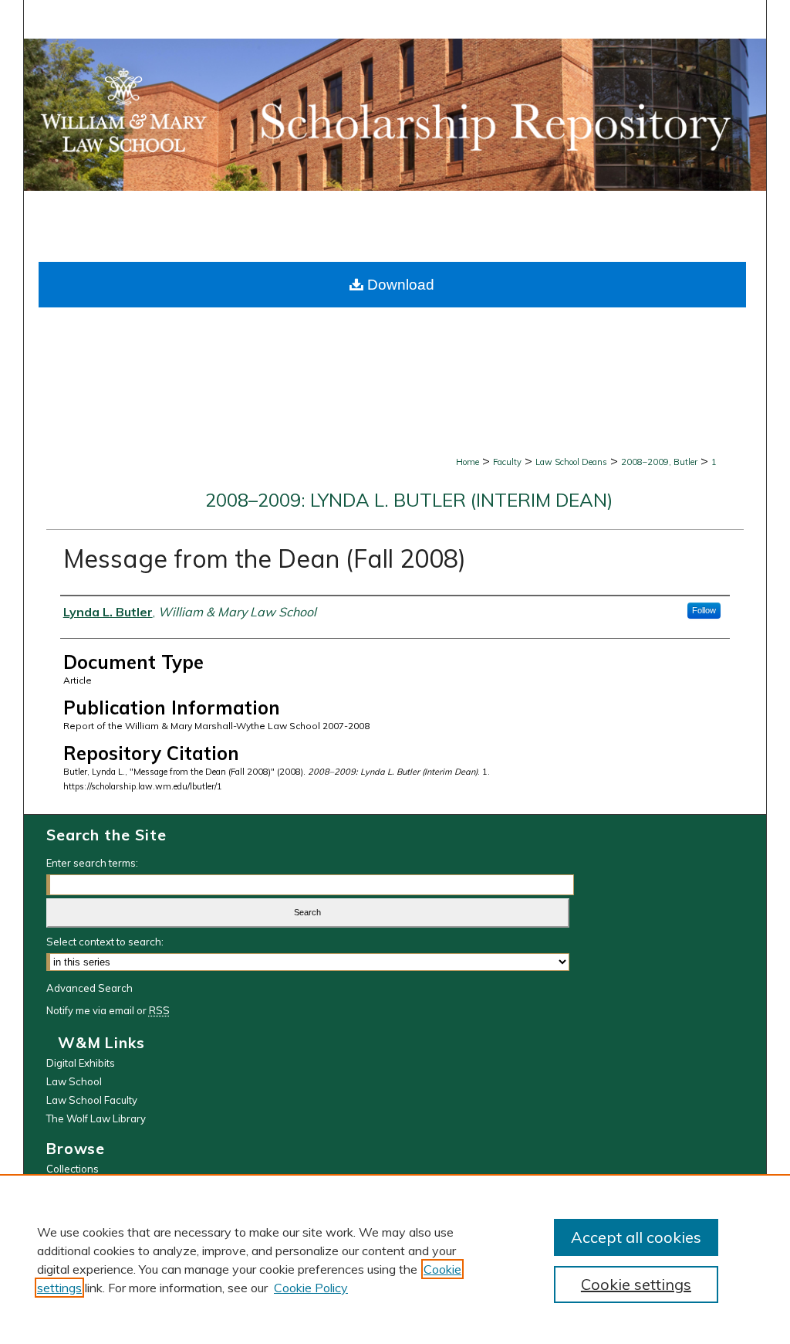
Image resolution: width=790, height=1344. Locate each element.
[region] (395, 1259)
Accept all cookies (636, 1237)
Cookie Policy (311, 1287)
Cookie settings (636, 1284)
